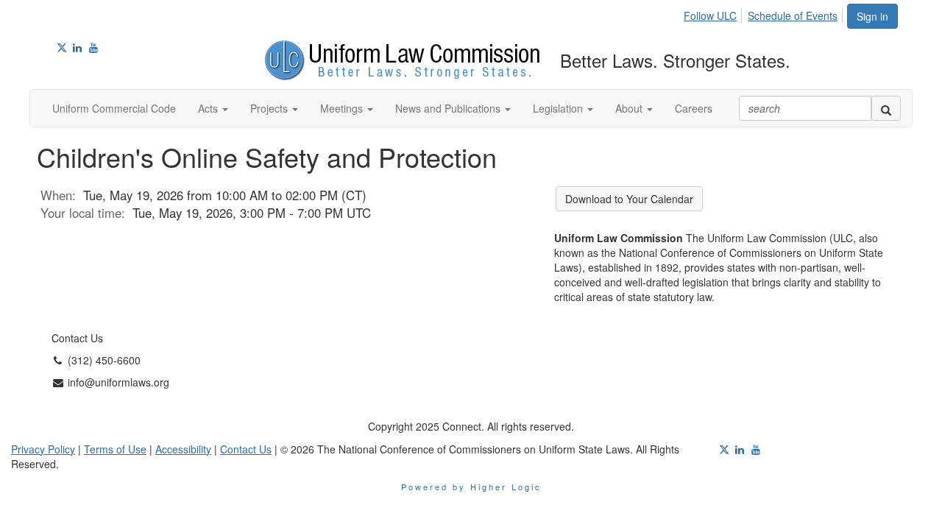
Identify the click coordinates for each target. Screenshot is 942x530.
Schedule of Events (792, 15)
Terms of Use (115, 449)
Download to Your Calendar (629, 198)
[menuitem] (714, 13)
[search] (886, 108)
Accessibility (183, 449)
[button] (213, 108)
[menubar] (764, 13)
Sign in (872, 16)
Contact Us (246, 449)
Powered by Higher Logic (471, 486)
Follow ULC (710, 15)
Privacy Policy (43, 449)
